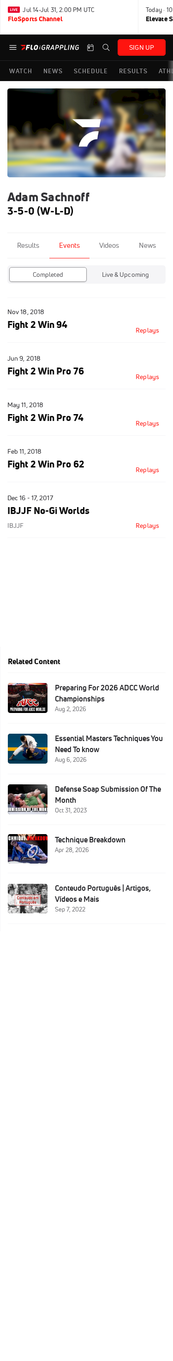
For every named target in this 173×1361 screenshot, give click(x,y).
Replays (147, 330)
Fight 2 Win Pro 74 (45, 417)
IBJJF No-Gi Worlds (48, 510)
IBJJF (15, 525)
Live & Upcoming (125, 274)
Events (69, 245)
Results (28, 245)
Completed (48, 274)
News (147, 245)
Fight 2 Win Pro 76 (45, 371)
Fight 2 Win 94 (37, 324)
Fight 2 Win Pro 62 (45, 464)
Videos (109, 245)
